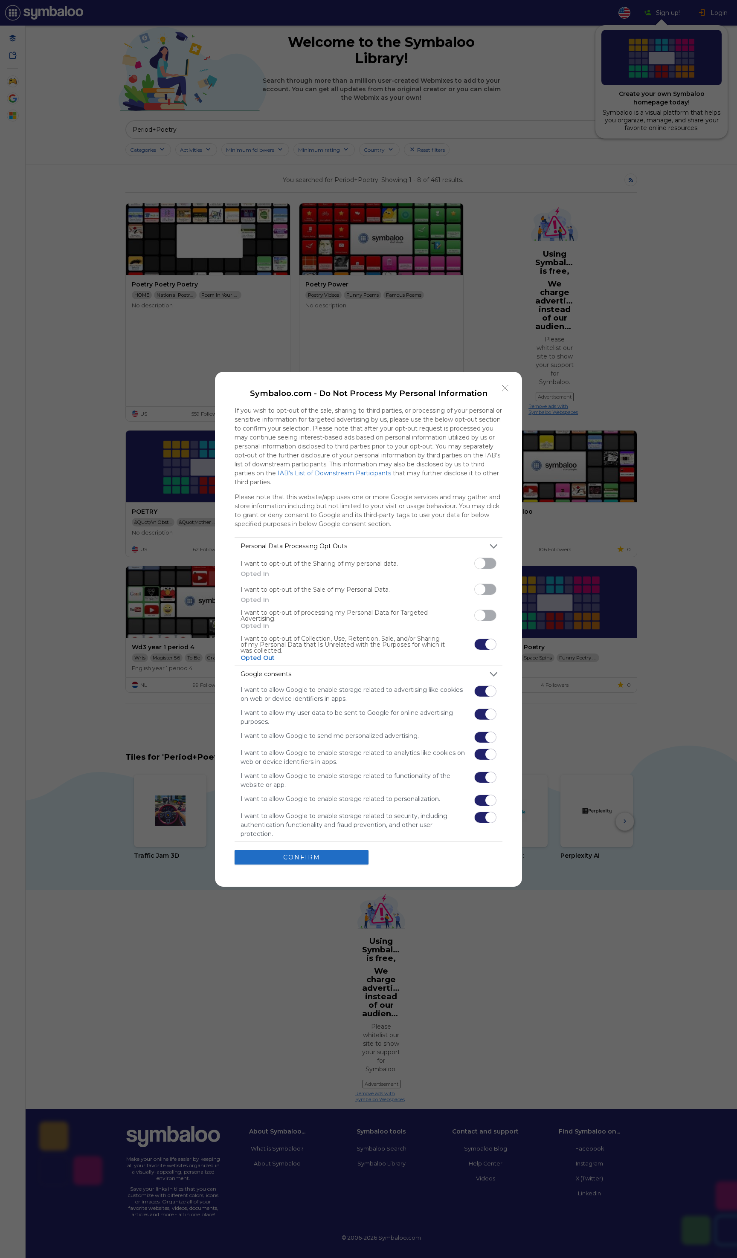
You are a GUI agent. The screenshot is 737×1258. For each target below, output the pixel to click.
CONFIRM (301, 857)
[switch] (485, 563)
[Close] (505, 388)
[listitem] (368, 546)
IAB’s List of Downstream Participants (334, 473)
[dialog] (368, 629)
